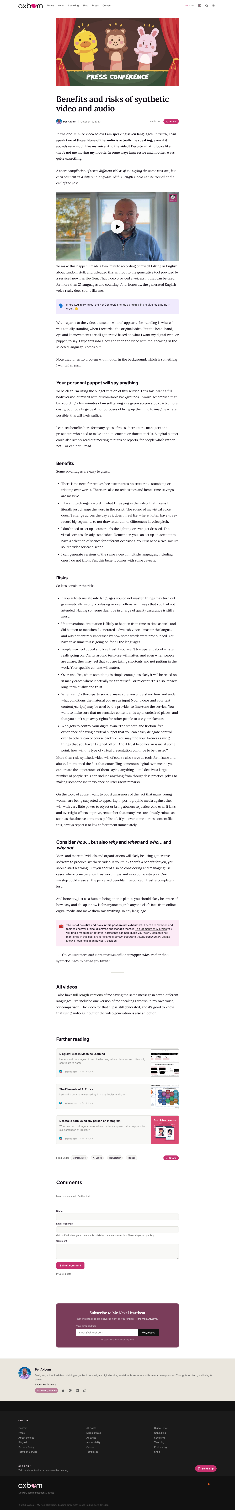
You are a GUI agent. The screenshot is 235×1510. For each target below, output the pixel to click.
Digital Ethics (79, 1158)
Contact (107, 5)
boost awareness (116, 794)
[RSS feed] (209, 1484)
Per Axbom (43, 1369)
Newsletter (115, 1158)
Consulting (160, 1432)
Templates (92, 1451)
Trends (131, 1158)
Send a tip (208, 1468)
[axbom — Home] (30, 5)
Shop (85, 5)
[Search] (207, 5)
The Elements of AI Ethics (151, 928)
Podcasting (160, 1447)
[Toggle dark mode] (213, 5)
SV (192, 5)
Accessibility (93, 1442)
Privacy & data (63, 1273)
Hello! (61, 5)
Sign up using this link (130, 304)
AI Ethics (97, 1158)
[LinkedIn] (77, 1390)
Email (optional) (64, 1223)
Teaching (159, 1442)
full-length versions (88, 995)
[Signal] (84, 1390)
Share (172, 121)
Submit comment (70, 1265)
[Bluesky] (63, 1390)
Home (50, 5)
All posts (91, 1428)
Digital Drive (161, 1428)
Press (95, 5)
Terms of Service (27, 1451)
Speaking (73, 5)
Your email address (86, 1326)
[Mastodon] (70, 1390)
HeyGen (92, 278)
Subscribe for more (45, 1384)
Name (59, 1211)
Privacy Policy (26, 1447)
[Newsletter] (200, 5)
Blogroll (22, 1442)
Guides (90, 1447)
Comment (61, 1240)
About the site (26, 1437)
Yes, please (148, 1332)
